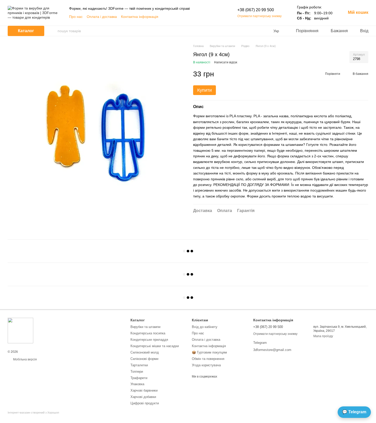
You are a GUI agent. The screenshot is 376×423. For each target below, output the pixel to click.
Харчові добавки (143, 397)
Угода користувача (206, 365)
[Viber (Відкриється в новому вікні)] (213, 17)
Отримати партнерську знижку (259, 16)
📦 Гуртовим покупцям (209, 352)
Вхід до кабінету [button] (204, 327)
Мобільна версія (24, 359)
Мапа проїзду (323, 336)
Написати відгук (225, 62)
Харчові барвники (144, 390)
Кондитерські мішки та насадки (154, 346)
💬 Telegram (354, 412)
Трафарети (138, 378)
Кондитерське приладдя (149, 340)
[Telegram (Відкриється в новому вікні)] (207, 17)
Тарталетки (139, 365)
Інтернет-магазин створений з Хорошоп (33, 412)
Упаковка (137, 384)
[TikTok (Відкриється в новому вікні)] (200, 17)
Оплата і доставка (102, 17)
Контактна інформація (139, 17)
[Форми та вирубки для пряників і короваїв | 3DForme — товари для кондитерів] (20, 330)
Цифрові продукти (144, 403)
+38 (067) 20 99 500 (255, 10)
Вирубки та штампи (145, 327)
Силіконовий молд (144, 352)
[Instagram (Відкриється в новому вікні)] (194, 17)
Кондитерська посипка (147, 333)
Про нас (76, 17)
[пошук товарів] (53, 31)
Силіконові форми (144, 359)
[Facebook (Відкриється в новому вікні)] (188, 17)
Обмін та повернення (208, 359)
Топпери (136, 371)
